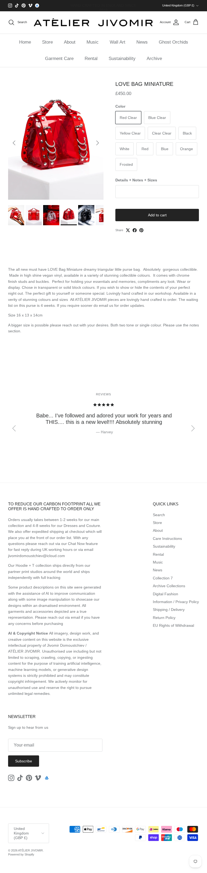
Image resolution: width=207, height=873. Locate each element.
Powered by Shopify (21, 854)
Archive (154, 58)
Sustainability (122, 58)
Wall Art (117, 42)
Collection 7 (163, 578)
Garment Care (59, 58)
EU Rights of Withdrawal (173, 625)
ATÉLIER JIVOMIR (30, 850)
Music (93, 42)
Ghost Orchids (173, 42)
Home (25, 42)
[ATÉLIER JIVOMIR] (93, 22)
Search (159, 515)
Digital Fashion (165, 594)
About (69, 42)
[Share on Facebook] (135, 230)
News (142, 42)
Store (47, 42)
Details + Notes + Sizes (136, 180)
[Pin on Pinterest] (141, 230)
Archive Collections (169, 586)
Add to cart (157, 215)
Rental (91, 58)
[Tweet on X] (128, 230)
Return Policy (164, 617)
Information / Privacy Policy (176, 602)
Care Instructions (167, 538)
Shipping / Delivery (169, 609)
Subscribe (23, 761)
